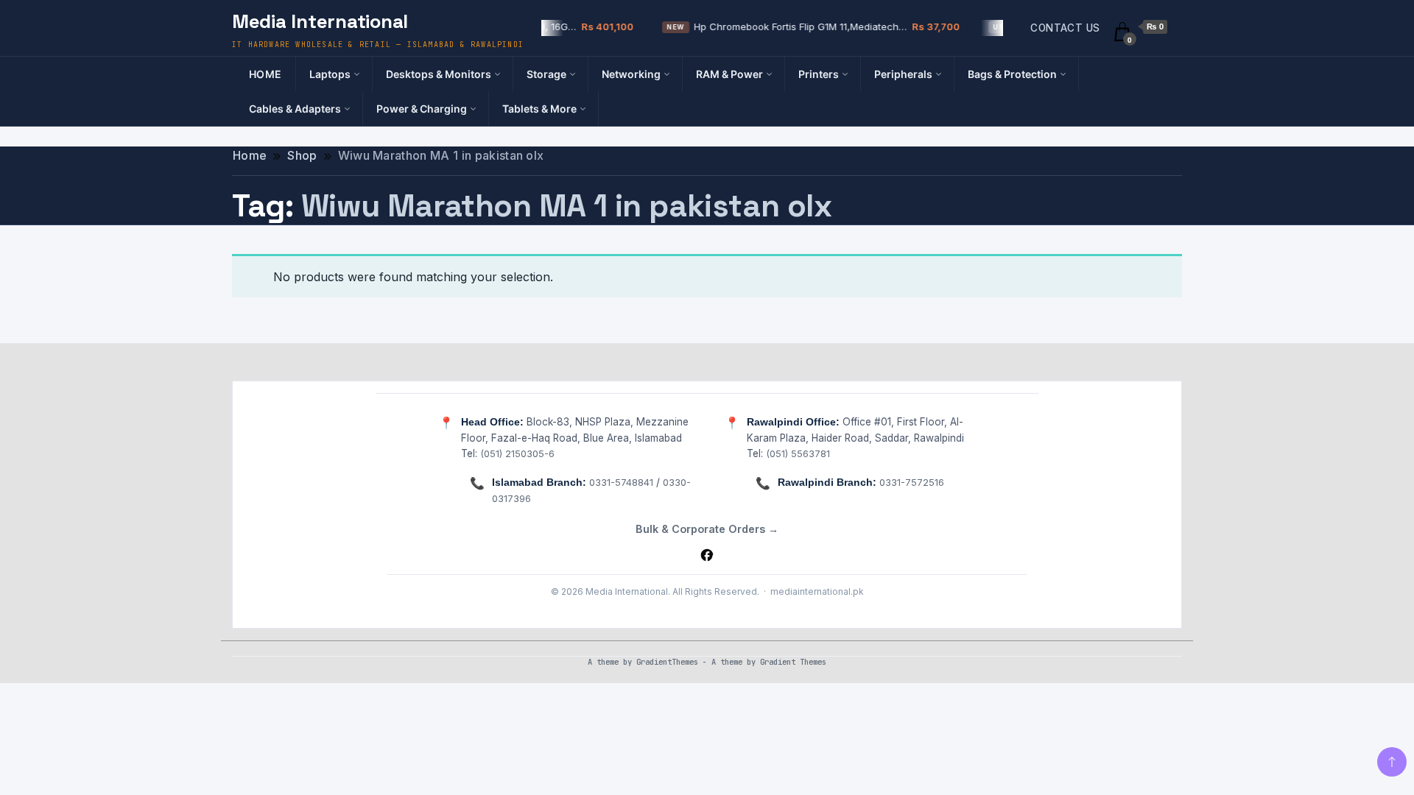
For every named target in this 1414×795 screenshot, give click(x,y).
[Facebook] (707, 555)
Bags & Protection (1012, 74)
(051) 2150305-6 (517, 453)
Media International (320, 21)
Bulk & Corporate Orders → (707, 529)
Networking (631, 74)
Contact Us (1065, 28)
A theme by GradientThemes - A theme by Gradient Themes (707, 662)
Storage (546, 74)
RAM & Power (729, 74)
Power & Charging (421, 108)
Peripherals (903, 74)
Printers (818, 74)
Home (265, 74)
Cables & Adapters (295, 108)
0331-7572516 (911, 482)
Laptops (330, 74)
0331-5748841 (621, 482)
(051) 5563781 (798, 453)
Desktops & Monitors (438, 74)
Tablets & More (539, 108)
